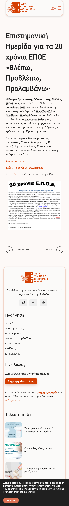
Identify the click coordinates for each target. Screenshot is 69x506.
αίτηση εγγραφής (47, 392)
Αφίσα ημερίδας (15, 161)
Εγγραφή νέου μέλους (21, 381)
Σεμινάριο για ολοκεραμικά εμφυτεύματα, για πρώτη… (38, 430)
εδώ (14, 174)
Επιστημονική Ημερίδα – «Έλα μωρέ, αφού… (39, 470)
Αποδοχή (11, 500)
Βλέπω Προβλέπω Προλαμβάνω (24, 167)
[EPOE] (21, 7)
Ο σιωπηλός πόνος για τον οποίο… (38, 450)
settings (30, 491)
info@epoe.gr (13, 400)
